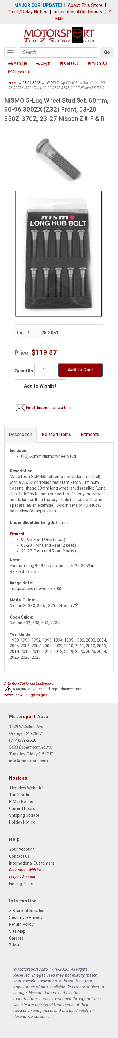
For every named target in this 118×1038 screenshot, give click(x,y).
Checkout (22, 72)
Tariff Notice (21, 794)
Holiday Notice (22, 822)
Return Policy (21, 924)
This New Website (25, 788)
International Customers (78, 12)
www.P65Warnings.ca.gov (25, 695)
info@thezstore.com (28, 761)
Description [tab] (20, 434)
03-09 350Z (31, 83)
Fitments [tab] (90, 434)
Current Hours (22, 808)
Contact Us (19, 856)
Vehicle (20, 63)
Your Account (21, 849)
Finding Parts (21, 883)
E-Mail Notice (21, 801)
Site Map (17, 931)
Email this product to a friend (50, 407)
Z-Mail (15, 945)
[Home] (59, 34)
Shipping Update (24, 815)
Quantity (24, 371)
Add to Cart (80, 369)
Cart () (71, 63)
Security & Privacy (25, 917)
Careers (16, 938)
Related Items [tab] (56, 434)
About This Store (85, 5)
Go (107, 52)
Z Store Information (27, 910)
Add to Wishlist (40, 386)
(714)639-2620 (22, 740)
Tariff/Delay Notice (28, 12)
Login (45, 63)
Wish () (99, 63)
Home (13, 83)
